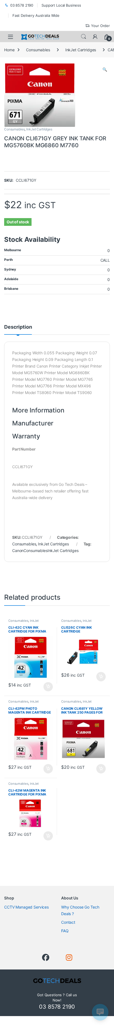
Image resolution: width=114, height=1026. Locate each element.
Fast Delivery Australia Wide (35, 15)
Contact (68, 922)
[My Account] (95, 36)
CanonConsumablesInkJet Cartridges (45, 550)
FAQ (65, 930)
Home (9, 49)
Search (84, 37)
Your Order (100, 25)
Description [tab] (18, 327)
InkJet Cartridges (80, 49)
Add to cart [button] (48, 687)
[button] (104, 69)
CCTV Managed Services (26, 907)
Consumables (38, 49)
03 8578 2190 (21, 5)
